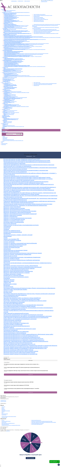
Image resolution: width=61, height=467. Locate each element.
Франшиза (3, 409)
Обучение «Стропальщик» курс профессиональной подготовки (41, 421)
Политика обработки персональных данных (9, 416)
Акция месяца (3, 144)
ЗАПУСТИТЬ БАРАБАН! (30, 458)
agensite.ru (8, 430)
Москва (1, 0)
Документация (5, 137)
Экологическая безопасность (36, 420)
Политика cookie (4, 417)
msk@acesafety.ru (14, 1)
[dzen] (47, 0)
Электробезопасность (5, 424)
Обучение (3, 406)
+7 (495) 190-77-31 (20, 1)
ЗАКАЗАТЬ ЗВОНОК (44, 1)
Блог (2, 142)
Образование (5, 138)
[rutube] (43, 0)
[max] (51, 0)
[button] (2, 131)
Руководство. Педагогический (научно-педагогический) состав (13, 140)
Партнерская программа (6, 410)
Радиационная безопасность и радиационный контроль (11, 425)
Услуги (3, 407)
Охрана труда (4, 422)
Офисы (4, 136)
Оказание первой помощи (6, 421)
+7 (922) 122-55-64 (27, 1)
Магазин (3, 408)
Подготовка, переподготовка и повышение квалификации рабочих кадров (43, 422)
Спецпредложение (4, 143)
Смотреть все (30, 374)
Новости (2, 141)
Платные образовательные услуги (8, 139)
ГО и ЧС (3, 420)
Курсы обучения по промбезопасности (8, 423)
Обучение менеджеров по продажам (37, 423)
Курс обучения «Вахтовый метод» (36, 424)
